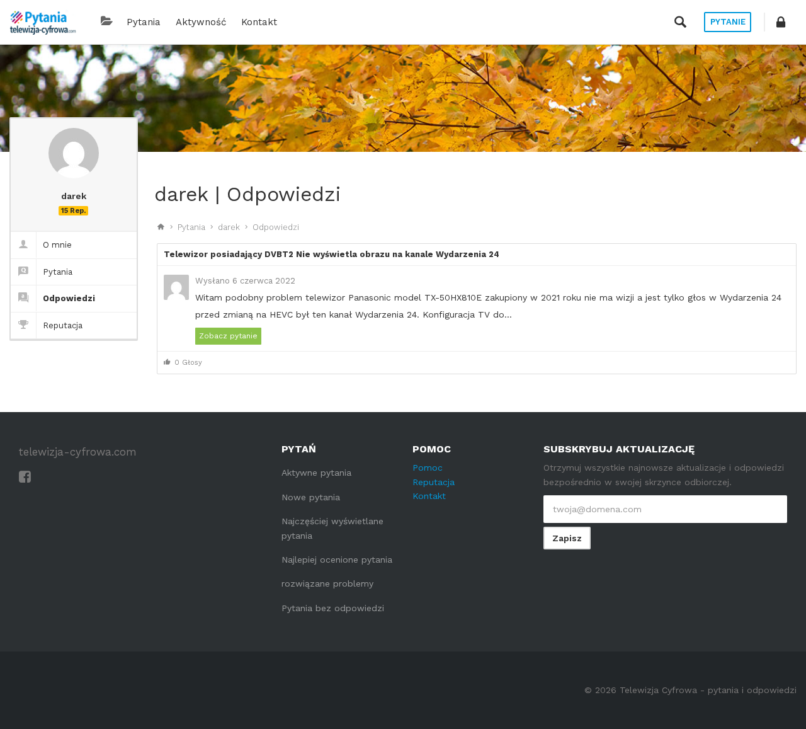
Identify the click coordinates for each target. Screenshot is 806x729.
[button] (780, 22)
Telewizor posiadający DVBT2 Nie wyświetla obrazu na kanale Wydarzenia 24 (331, 254)
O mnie (57, 245)
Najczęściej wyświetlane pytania (332, 528)
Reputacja (62, 325)
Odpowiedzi (69, 298)
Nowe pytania (310, 497)
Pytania (144, 22)
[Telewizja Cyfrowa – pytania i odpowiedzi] (42, 22)
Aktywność (201, 22)
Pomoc (427, 467)
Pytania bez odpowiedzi (332, 608)
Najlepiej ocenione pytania (336, 559)
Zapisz (567, 538)
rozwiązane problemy (327, 583)
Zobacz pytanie (228, 335)
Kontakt (259, 22)
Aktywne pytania (316, 473)
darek (229, 227)
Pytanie (728, 21)
